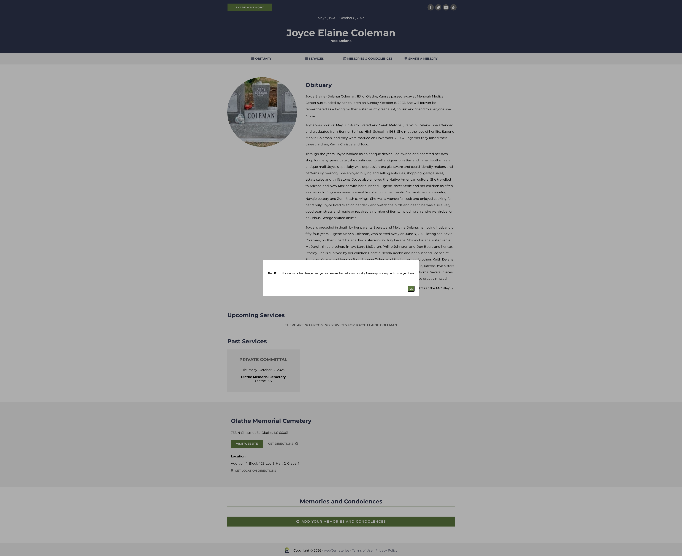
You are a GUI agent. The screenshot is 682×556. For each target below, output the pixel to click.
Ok (411, 289)
